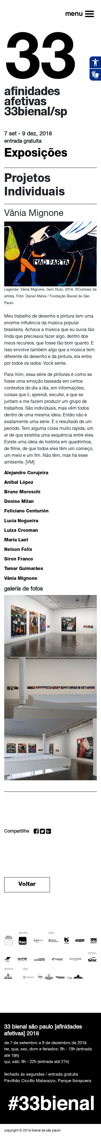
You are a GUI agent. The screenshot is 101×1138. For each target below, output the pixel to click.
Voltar (27, 885)
